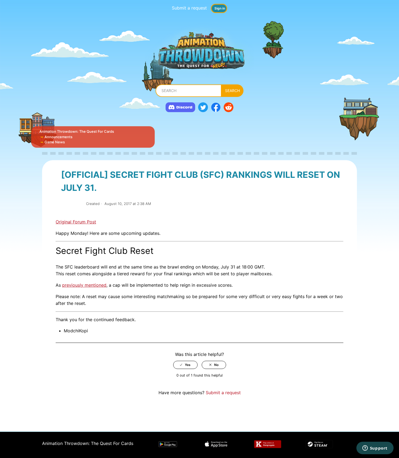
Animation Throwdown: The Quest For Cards (76, 131)
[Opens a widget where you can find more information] (375, 448)
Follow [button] (71, 204)
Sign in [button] (219, 8)
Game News (55, 142)
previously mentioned (84, 285)
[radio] (185, 365)
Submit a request (189, 8)
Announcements (58, 137)
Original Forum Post (76, 222)
